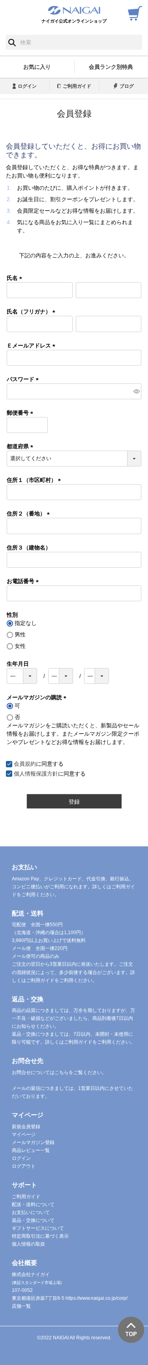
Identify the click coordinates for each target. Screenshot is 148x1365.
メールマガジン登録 (33, 1142)
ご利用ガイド (77, 86)
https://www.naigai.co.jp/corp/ (96, 1298)
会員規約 (25, 764)
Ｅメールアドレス (32, 345)
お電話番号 (24, 581)
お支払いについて (31, 1212)
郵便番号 (21, 413)
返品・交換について (33, 1220)
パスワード (24, 379)
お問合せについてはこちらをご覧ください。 (59, 1072)
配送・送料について (33, 1204)
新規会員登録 (26, 1126)
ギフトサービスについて (38, 1228)
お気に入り (37, 67)
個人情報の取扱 (28, 1244)
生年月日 (18, 664)
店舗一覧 (21, 1306)
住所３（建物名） (29, 547)
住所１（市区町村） (35, 480)
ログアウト (24, 1166)
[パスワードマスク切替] (136, 391)
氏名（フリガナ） (32, 311)
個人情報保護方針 (36, 773)
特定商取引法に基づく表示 (40, 1236)
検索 (12, 42)
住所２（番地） (29, 513)
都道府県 (21, 446)
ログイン (27, 86)
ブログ (127, 86)
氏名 (16, 278)
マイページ (24, 1134)
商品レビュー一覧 (31, 1150)
